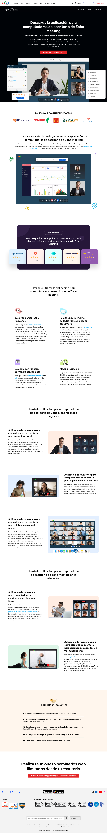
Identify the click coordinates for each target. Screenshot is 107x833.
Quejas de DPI (57, 824)
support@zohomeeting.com (13, 792)
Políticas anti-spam (65, 824)
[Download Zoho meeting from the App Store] (47, 792)
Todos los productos (49, 3)
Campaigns (35, 3)
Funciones (81, 9)
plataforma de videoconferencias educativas (22, 611)
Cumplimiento (49, 824)
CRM (21, 3)
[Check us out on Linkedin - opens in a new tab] (96, 792)
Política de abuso (70, 826)
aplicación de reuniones (77, 657)
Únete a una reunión (89, 3)
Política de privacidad (38, 826)
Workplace (15, 3)
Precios (89, 9)
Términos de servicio (75, 824)
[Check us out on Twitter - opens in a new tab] (93, 792)
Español (79, 3)
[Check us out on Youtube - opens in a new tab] (100, 792)
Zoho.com (6, 3)
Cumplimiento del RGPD (60, 826)
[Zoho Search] (72, 3)
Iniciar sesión (100, 3)
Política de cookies (49, 826)
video (16, 378)
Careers (36, 824)
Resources (98, 9)
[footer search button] (66, 818)
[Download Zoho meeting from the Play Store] (58, 792)
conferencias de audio (35, 376)
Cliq (41, 3)
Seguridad (41, 824)
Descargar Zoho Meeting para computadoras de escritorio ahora (53, 776)
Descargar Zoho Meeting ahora (53, 52)
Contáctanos (30, 824)
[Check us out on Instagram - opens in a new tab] (104, 792)
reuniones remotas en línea (35, 325)
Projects (27, 3)
